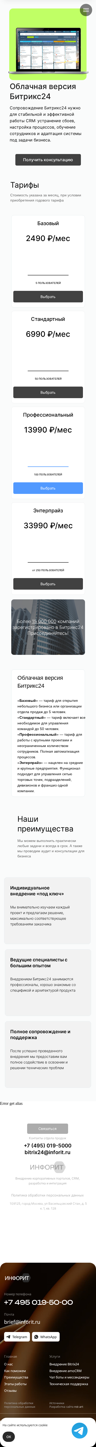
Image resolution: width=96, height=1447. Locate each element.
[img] (17, 1278)
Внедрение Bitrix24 (64, 1364)
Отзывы (10, 1390)
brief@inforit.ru (22, 1321)
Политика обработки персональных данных (19, 1404)
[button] (48, 160)
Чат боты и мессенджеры (69, 1377)
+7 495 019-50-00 (38, 1302)
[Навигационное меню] (86, 10)
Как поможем (15, 1370)
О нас (8, 1364)
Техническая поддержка (68, 1384)
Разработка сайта (66, 1406)
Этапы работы (15, 1384)
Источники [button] (56, 1403)
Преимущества (16, 1377)
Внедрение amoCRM (65, 1370)
